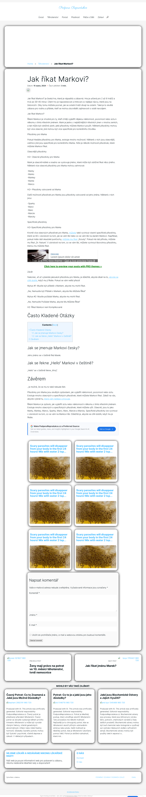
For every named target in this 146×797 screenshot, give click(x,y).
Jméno (33, 615)
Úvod (41, 17)
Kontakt (80, 758)
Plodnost (75, 17)
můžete (72, 233)
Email (134, 777)
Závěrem (34, 339)
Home (30, 64)
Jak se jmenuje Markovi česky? (47, 333)
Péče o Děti (88, 17)
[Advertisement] (73, 45)
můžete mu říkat (70, 239)
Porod (65, 17)
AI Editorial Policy (73, 792)
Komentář (34, 593)
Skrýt (55, 325)
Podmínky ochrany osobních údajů (110, 777)
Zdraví (101, 17)
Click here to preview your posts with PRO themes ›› (73, 266)
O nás (79, 762)
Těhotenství (52, 17)
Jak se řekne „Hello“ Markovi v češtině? (51, 336)
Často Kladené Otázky (40, 330)
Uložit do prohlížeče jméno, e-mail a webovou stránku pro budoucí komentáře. (69, 635)
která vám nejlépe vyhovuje (57, 399)
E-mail (33, 625)
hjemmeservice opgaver (71, 795)
